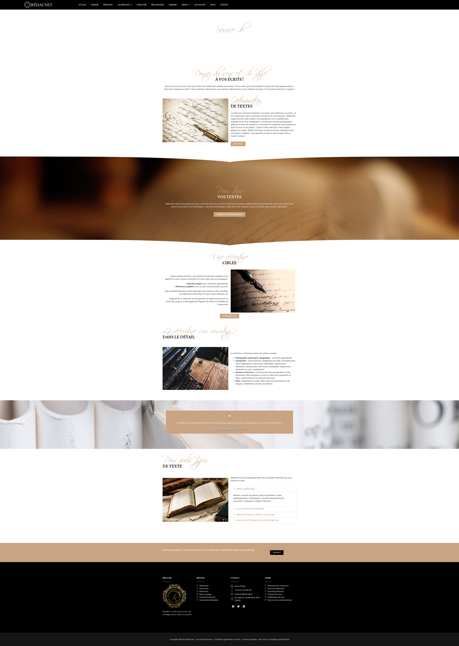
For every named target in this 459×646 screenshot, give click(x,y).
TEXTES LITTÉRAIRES (245, 489)
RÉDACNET (108, 5)
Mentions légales (249, 639)
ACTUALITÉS (200, 5)
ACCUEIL (82, 5)
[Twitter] (238, 606)
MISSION (94, 5)
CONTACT (224, 5)
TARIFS (184, 5)
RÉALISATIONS (157, 5)
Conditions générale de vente (227, 639)
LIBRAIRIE (173, 5)
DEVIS (212, 5)
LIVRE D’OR (142, 5)
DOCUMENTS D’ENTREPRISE (250, 508)
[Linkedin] (243, 606)
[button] (165, 422)
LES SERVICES (124, 5)
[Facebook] (233, 606)
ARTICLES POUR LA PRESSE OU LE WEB (255, 514)
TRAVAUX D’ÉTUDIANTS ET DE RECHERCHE (257, 520)
